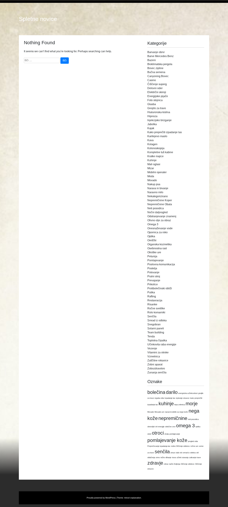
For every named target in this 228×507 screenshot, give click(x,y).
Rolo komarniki (156, 312)
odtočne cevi (170, 427)
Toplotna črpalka (157, 340)
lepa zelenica (179, 405)
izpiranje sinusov (182, 398)
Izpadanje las (170, 398)
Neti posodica (155, 208)
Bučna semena (156, 72)
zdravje (155, 463)
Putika (151, 292)
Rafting (151, 296)
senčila (162, 451)
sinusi (172, 453)
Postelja (152, 268)
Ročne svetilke (156, 308)
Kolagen (152, 144)
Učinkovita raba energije (161, 344)
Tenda (151, 336)
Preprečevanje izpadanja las (158, 446)
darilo (172, 392)
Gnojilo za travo (156, 108)
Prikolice (152, 284)
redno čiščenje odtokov (180, 446)
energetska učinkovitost (188, 393)
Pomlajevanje (155, 260)
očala (166, 434)
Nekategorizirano (157, 196)
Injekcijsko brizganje (159, 120)
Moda (150, 176)
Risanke (152, 304)
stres (158, 457)
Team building (155, 332)
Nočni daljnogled (157, 212)
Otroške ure (154, 252)
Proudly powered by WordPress (101, 498)
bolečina (156, 392)
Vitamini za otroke (158, 352)
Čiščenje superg (157, 84)
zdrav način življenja (172, 464)
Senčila (151, 316)
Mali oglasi (153, 164)
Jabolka (152, 124)
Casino (151, 80)
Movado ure (159, 412)
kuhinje (166, 403)
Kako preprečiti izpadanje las (164, 132)
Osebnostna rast (157, 248)
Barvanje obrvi (156, 52)
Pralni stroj (153, 276)
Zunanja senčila (156, 372)
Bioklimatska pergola (159, 64)
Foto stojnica (155, 100)
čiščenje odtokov (187, 464)
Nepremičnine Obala (159, 204)
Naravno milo (155, 192)
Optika (151, 236)
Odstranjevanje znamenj (161, 216)
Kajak (150, 128)
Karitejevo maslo (157, 136)
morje (192, 403)
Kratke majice (155, 156)
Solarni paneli (155, 328)
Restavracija (154, 300)
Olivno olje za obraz (159, 220)
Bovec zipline (155, 68)
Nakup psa (153, 184)
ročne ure (194, 446)
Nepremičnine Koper (159, 200)
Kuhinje (152, 160)
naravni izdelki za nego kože (176, 412)
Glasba (151, 104)
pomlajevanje (174, 434)
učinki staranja (182, 457)
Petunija (152, 256)
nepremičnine (172, 418)
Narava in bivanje (157, 188)
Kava (150, 140)
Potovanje (153, 272)
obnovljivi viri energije (155, 427)
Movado (152, 180)
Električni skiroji (156, 92)
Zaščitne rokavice (157, 360)
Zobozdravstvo (156, 368)
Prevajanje (153, 280)
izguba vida (159, 398)
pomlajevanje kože (167, 440)
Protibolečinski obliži (159, 288)
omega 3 (185, 425)
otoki (149, 434)
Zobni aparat (154, 364)
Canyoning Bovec (158, 76)
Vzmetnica (153, 356)
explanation (135, 498)
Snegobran (154, 324)
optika (197, 427)
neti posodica (193, 419)
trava (174, 457)
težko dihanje (166, 457)
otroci (158, 433)
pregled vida (193, 441)
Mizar (150, 168)
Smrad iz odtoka (157, 320)
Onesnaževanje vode (160, 228)
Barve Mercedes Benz (160, 56)
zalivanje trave (195, 457)
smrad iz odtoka (189, 453)
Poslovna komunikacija (161, 264)
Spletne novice (38, 19)
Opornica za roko (157, 232)
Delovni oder (155, 88)
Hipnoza (152, 116)
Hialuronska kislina (158, 112)
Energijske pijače (157, 96)
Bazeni (151, 60)
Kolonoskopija (155, 148)
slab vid (179, 453)
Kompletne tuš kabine (160, 152)
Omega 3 (152, 224)
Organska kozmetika (159, 244)
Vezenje (152, 348)
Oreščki (151, 240)
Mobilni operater (157, 172)
